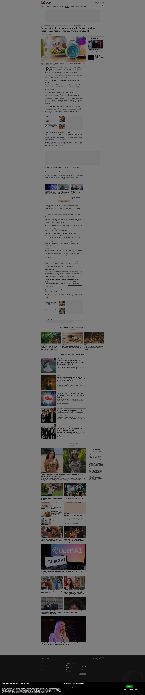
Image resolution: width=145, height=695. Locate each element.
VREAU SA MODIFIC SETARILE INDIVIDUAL (129, 689)
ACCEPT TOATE (129, 686)
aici (53, 690)
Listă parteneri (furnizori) (66, 688)
